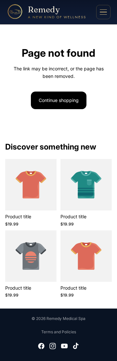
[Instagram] (53, 346)
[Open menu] (103, 12)
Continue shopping (59, 100)
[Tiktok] (76, 346)
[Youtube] (64, 346)
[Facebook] (41, 346)
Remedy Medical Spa (65, 318)
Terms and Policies (58, 331)
